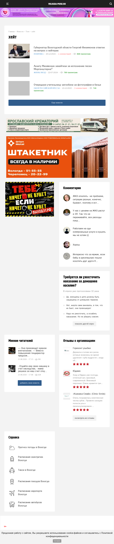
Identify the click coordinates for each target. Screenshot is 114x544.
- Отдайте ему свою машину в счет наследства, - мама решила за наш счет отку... (33, 368)
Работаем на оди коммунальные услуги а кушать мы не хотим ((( (89, 232)
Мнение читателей (20, 341)
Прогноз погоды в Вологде (32, 447)
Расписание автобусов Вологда (30, 504)
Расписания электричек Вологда (30, 459)
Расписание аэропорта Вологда (30, 493)
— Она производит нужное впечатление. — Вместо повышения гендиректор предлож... (32, 352)
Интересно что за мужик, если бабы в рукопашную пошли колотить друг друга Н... (89, 258)
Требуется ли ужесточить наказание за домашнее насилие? (81, 281)
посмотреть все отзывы (84, 418)
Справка (13, 437)
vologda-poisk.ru (57, 4)
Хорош (76, 244)
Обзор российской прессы (47, 88)
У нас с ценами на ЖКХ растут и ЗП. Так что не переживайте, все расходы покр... (89, 215)
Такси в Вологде (26, 470)
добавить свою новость (29, 383)
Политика (39, 54)
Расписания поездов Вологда (33, 481)
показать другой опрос (84, 324)
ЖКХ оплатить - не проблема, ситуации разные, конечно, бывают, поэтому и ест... (88, 199)
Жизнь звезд (40, 72)
